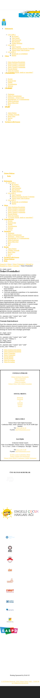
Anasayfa (3, 264)
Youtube (20, 404)
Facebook (20, 399)
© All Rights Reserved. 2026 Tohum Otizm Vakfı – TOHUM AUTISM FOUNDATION (20, 682)
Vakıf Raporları (16, 188)
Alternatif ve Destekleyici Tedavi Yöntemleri (16, 265)
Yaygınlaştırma (12, 226)
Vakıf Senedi (16, 186)
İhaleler (14, 203)
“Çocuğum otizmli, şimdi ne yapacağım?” (20, 217)
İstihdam (10, 228)
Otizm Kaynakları (13, 216)
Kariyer (10, 254)
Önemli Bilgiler (12, 214)
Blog (9, 255)
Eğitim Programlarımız (15, 235)
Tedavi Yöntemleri (18, 264)
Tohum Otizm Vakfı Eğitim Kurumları (20, 384)
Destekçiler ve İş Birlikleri (20, 202)
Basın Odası (11, 252)
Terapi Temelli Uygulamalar (16, 210)
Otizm (9, 264)
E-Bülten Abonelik (13, 250)
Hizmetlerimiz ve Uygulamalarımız (18, 238)
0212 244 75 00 (21, 449)
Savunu (10, 229)
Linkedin (20, 403)
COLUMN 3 (12, 200)
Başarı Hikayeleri (13, 242)
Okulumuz (11, 233)
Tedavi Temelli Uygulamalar (16, 212)
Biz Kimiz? (15, 184)
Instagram (20, 397)
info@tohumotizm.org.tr (22, 430)
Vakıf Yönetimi (16, 195)
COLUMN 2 (12, 193)
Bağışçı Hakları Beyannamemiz (20, 456)
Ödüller (10, 224)
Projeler (10, 221)
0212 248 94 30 (21, 428)
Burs (9, 243)
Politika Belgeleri (17, 191)
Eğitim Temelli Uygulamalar (16, 209)
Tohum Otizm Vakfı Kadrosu (21, 198)
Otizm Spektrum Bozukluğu (16, 207)
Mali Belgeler (16, 190)
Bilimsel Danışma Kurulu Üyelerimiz (23, 196)
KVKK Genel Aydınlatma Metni (20, 455)
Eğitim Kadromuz (13, 240)
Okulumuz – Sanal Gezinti (16, 236)
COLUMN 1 (12, 183)
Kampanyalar (12, 223)
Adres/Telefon (12, 249)
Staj (9, 245)
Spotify (20, 406)
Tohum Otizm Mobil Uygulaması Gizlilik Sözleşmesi (20, 458)
